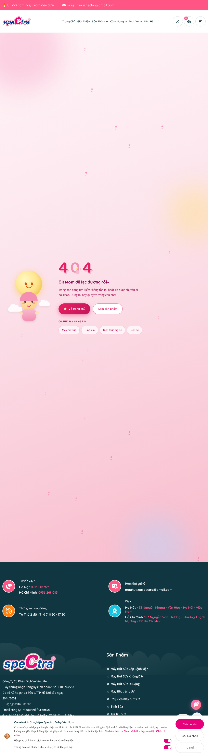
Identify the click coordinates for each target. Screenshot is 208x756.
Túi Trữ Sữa (118, 714)
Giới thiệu (83, 21)
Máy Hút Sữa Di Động (125, 684)
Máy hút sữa (69, 330)
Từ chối (189, 747)
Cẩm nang (117, 21)
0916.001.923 (40, 587)
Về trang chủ (74, 309)
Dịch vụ (134, 21)
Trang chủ (68, 21)
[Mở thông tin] (200, 21)
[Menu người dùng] (178, 21)
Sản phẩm (98, 21)
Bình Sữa (117, 707)
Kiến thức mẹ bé (112, 330)
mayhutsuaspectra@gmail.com (90, 5)
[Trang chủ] (22, 21)
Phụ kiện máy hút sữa (125, 699)
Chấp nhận (190, 724)
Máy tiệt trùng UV (122, 691)
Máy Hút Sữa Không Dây (127, 676)
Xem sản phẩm (107, 309)
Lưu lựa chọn (190, 735)
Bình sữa (90, 330)
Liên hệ (149, 21)
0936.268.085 (48, 592)
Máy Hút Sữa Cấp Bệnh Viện (129, 669)
